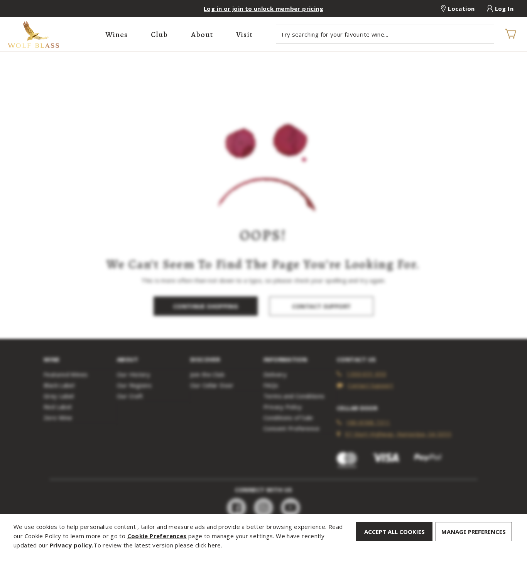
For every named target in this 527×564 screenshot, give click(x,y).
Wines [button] (116, 34)
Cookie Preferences (157, 536)
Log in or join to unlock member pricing (263, 8)
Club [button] (159, 34)
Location (461, 8)
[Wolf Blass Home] (52, 34)
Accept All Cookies (394, 531)
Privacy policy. (72, 545)
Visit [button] (244, 34)
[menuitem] (116, 34)
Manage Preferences (473, 531)
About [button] (202, 34)
